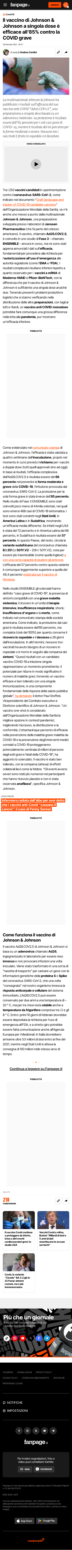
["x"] (31, 1338)
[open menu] (4, 4)
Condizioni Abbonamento (35, 1378)
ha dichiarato (23, 696)
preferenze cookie (13, 1383)
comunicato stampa (46, 447)
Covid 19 (10, 14)
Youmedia (8, 1372)
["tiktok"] (6, 1338)
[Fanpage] (36, 1442)
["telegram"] (47, 1338)
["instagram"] (15, 1338)
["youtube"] (23, 1338)
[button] (66, 52)
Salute (6, 1192)
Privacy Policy (44, 1372)
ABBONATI (55, 5)
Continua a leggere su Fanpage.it (36, 1069)
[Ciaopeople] (36, 1540)
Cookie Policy (10, 1378)
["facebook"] (39, 1338)
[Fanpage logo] (20, 5)
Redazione (59, 1378)
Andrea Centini (28, 52)
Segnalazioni (24, 1372)
